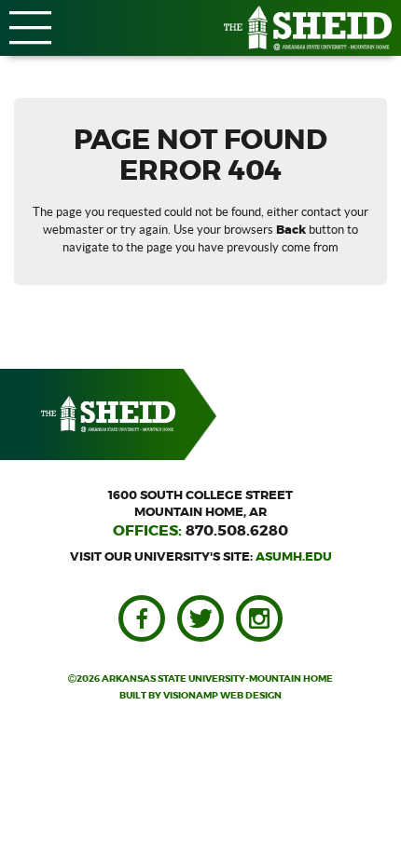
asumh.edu (294, 557)
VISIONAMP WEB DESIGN (222, 695)
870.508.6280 (237, 530)
